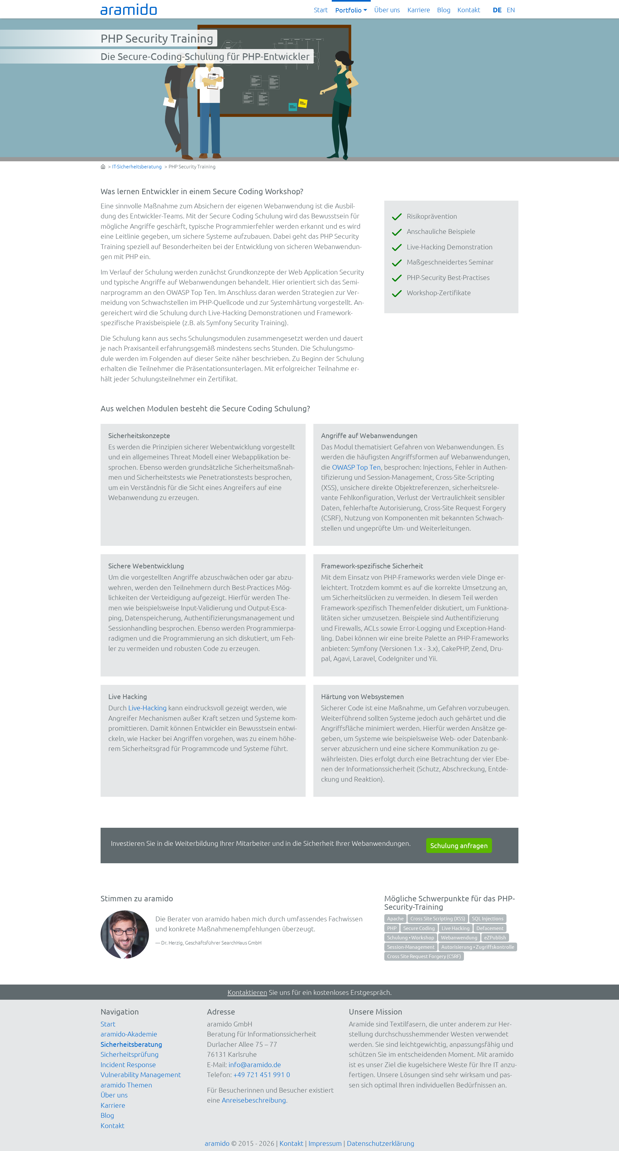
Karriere (419, 10)
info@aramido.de (255, 1064)
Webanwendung (459, 937)
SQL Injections (488, 918)
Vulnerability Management (141, 1074)
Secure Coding (419, 928)
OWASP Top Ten (356, 467)
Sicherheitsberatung (131, 1044)
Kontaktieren (247, 992)
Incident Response (128, 1064)
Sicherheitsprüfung (130, 1054)
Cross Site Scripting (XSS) (437, 918)
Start (321, 10)
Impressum (325, 1143)
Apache (395, 918)
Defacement (490, 928)
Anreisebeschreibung (254, 1100)
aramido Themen (126, 1085)
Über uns (387, 10)
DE (497, 9)
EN (511, 10)
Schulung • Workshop (410, 937)
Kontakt (468, 10)
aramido (217, 1143)
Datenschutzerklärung (380, 1143)
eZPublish (495, 937)
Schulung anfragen (459, 845)
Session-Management (411, 947)
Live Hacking (456, 928)
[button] (351, 10)
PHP (392, 928)
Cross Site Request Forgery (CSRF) (424, 956)
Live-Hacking (147, 708)
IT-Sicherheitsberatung (137, 166)
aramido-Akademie (129, 1034)
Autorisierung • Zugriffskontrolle (477, 947)
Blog (443, 10)
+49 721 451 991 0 (261, 1074)
